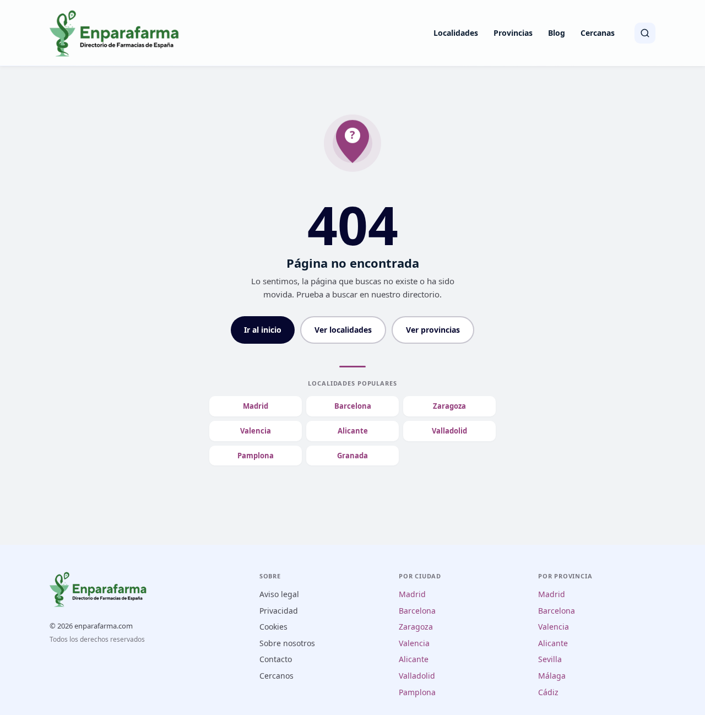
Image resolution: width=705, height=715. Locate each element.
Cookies (273, 626)
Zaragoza (449, 406)
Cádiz (548, 692)
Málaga (552, 675)
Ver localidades (343, 329)
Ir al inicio (262, 329)
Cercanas (598, 33)
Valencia (255, 431)
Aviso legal (279, 594)
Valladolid (449, 431)
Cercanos (276, 675)
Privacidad (278, 610)
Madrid (255, 406)
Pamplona (255, 456)
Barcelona (352, 406)
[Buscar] (644, 33)
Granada (352, 456)
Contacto (275, 659)
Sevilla (550, 659)
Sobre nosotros (287, 643)
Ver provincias (433, 329)
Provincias (513, 33)
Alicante (353, 431)
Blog (556, 33)
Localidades (455, 33)
